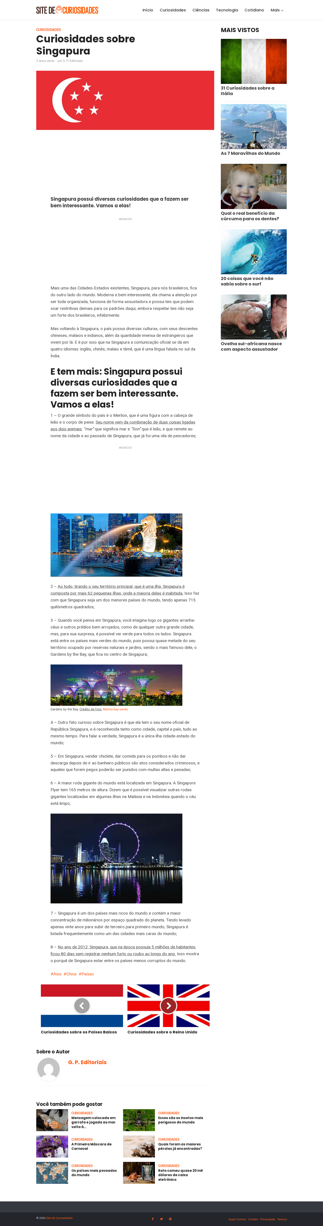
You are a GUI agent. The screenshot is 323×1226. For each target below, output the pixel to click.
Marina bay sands (115, 709)
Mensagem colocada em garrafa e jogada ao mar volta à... (93, 1122)
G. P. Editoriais (73, 61)
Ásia (57, 974)
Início (148, 10)
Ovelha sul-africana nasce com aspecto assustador (251, 346)
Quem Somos (237, 1219)
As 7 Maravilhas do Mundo (250, 153)
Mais (275, 10)
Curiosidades (173, 10)
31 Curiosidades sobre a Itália (247, 91)
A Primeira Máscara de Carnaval (91, 1146)
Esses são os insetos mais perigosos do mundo (180, 1120)
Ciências (200, 10)
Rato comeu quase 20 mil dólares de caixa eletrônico (180, 1175)
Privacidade (267, 1219)
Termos (282, 1219)
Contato (253, 1219)
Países (88, 974)
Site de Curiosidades (59, 1218)
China (71, 974)
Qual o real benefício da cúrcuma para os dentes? (250, 216)
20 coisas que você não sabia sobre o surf (247, 281)
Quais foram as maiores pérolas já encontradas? (180, 1146)
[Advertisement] (125, 252)
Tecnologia (227, 10)
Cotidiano (254, 10)
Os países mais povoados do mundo (94, 1172)
